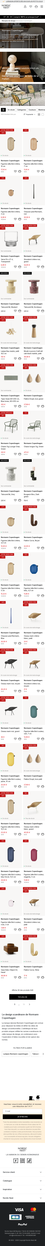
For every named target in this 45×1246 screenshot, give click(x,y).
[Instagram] (22, 1160)
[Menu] (42, 6)
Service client (9, 1172)
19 (24, 1004)
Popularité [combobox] (29, 114)
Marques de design (8, 21)
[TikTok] (29, 1160)
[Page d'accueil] (6, 6)
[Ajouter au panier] (19, 171)
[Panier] (36, 6)
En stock (11, 110)
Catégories (21, 110)
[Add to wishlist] (15, 171)
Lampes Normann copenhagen (15, 1054)
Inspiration (7, 1189)
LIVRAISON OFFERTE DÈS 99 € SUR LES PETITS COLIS (24, 1)
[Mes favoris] (30, 6)
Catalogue (7, 1181)
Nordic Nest (8, 1198)
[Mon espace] (25, 6)
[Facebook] (15, 1160)
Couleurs (32, 110)
